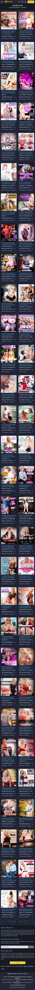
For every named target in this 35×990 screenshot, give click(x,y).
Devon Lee (29, 125)
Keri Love (30, 94)
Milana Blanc (10, 64)
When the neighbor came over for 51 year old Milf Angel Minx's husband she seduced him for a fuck (25, 184)
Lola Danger (10, 367)
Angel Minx (22, 185)
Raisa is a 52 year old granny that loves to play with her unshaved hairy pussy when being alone (8, 214)
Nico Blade (27, 246)
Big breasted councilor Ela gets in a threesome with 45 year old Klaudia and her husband (25, 275)
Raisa (3, 215)
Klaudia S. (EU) (29, 276)
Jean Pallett (22, 94)
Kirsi (13, 155)
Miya (3, 94)
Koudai (28, 367)
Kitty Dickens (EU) (6, 246)
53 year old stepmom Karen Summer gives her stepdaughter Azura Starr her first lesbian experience (26, 305)
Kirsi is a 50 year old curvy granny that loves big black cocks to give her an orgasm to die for (8, 154)
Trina (7, 34)
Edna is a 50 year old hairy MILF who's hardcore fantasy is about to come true (26, 244)
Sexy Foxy (28, 155)
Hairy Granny (22, 36)
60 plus (28, 36)
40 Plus (26, 97)
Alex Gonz (21, 125)
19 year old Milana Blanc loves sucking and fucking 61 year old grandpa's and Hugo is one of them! (8, 63)
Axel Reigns (4, 185)
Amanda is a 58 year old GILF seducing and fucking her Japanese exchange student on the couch (25, 366)
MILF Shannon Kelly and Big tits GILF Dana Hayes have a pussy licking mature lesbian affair (9, 124)
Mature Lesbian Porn (7, 127)
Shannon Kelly (13, 125)
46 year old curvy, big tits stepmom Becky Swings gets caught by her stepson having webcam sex (9, 275)
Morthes (21, 155)
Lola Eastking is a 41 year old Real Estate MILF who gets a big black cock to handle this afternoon (9, 184)
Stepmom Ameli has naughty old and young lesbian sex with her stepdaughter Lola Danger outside (9, 366)
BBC (7, 157)
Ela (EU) (21, 276)
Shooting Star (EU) (6, 337)
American (25, 187)
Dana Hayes (5, 125)
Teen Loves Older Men (7, 66)
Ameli (20, 337)
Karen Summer (31, 306)
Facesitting (22, 66)
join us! (31, 1)
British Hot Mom (6, 248)
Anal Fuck (28, 339)
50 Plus (9, 97)
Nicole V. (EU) (5, 306)
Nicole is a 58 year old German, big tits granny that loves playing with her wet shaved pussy (8, 305)
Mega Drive (30, 185)
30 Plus (29, 127)
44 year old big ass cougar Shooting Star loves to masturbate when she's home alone (9, 336)
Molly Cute (27, 215)
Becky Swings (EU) (6, 276)
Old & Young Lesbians (7, 369)
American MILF (22, 127)
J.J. (3, 34)
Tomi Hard (29, 34)
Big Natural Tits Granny (7, 36)
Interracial (4, 187)
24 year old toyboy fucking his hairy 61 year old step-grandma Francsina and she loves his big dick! (25, 33)
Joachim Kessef (6, 155)
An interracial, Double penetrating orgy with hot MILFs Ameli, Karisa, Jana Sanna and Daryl (25, 336)
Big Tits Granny (5, 309)
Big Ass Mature (5, 339)
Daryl (26, 337)
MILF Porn (21, 97)
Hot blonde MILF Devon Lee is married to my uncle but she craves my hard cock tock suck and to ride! (26, 124)
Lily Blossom (28, 64)
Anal (24, 339)
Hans (20, 64)
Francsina (21, 34)
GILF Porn (21, 369)
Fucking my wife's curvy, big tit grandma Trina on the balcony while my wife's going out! (8, 33)
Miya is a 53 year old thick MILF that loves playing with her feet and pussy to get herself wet (8, 93)
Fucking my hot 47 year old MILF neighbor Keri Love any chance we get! (26, 93)
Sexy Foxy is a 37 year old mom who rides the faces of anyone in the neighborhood (26, 153)
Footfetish (4, 97)
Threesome (22, 278)
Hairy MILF (21, 248)
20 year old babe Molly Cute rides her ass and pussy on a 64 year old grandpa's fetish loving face (26, 214)
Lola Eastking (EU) (14, 185)
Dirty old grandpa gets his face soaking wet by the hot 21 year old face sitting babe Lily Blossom (26, 63)
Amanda (21, 367)
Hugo (3, 64)
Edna (20, 246)
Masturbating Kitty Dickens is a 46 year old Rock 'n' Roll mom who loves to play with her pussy (8, 245)
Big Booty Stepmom (6, 278)
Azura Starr (22, 306)
